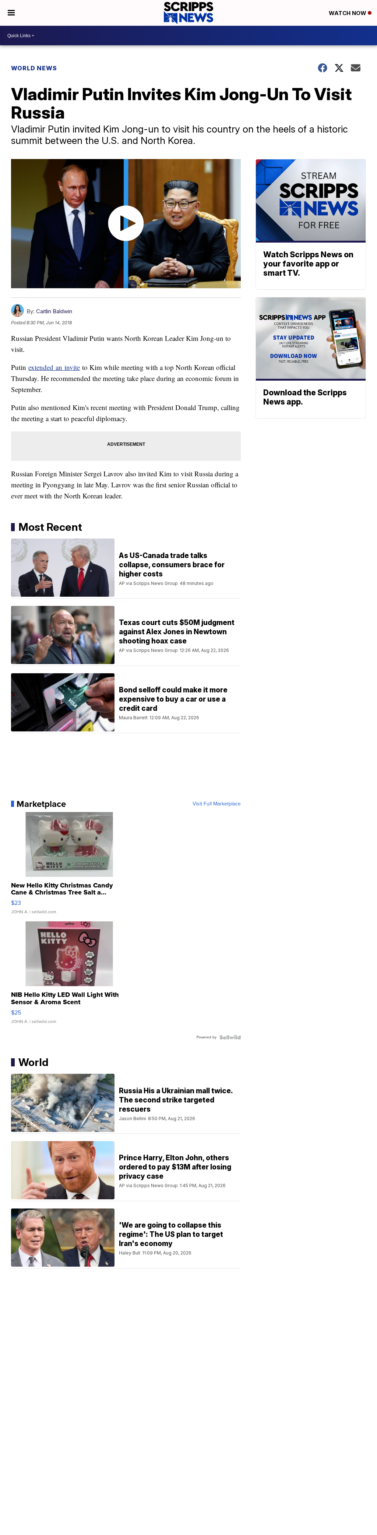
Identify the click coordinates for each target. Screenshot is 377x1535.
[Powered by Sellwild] (230, 1037)
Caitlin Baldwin (54, 311)
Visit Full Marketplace (217, 804)
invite (72, 367)
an (60, 367)
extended (42, 367)
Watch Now (348, 13)
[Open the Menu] (11, 13)
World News (34, 68)
